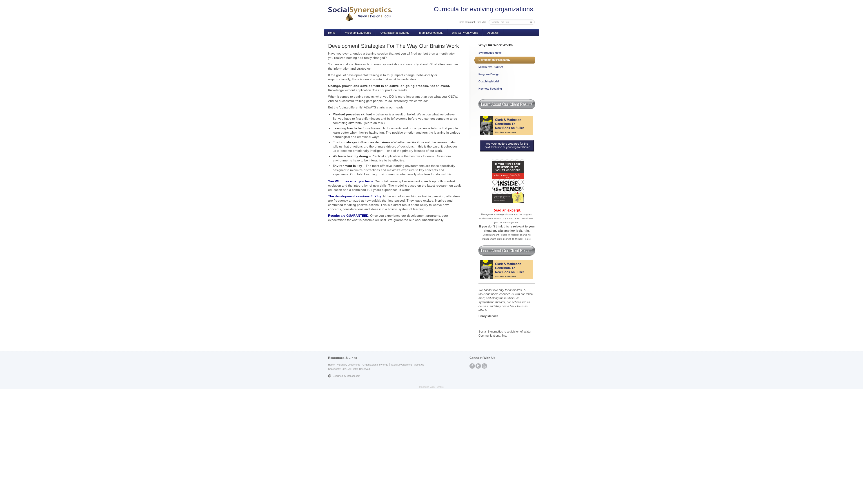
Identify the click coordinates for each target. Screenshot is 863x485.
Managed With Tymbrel (431, 387)
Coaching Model (488, 81)
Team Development (431, 32)
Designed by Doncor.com (346, 376)
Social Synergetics (360, 14)
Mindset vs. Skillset (490, 67)
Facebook (472, 366)
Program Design (488, 74)
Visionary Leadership (358, 32)
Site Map (481, 22)
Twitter (478, 366)
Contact (470, 22)
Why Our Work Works (465, 32)
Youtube (484, 366)
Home (461, 22)
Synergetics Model (490, 52)
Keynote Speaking (490, 88)
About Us (492, 32)
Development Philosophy (494, 60)
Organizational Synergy (394, 32)
